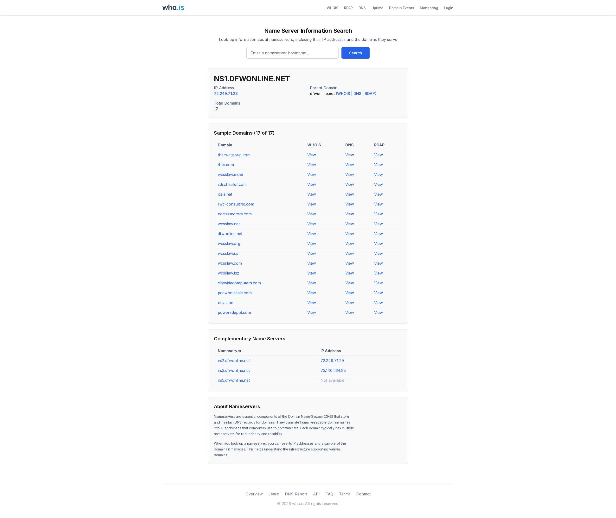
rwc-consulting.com (236, 204)
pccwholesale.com (235, 292)
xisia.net (225, 194)
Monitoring (429, 8)
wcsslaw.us (228, 253)
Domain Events (401, 8)
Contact (363, 494)
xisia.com (226, 302)
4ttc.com (226, 164)
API (316, 494)
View (311, 154)
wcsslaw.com (230, 263)
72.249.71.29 (332, 360)
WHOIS (332, 8)
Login (448, 8)
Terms (345, 494)
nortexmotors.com (235, 214)
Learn (274, 494)
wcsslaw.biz (228, 273)
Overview (254, 494)
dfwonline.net (230, 233)
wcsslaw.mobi (230, 174)
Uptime (377, 8)
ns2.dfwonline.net (234, 360)
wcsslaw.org (229, 243)
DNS (362, 8)
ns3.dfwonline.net (234, 370)
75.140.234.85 (333, 370)
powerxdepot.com (234, 312)
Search (355, 52)
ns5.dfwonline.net (234, 380)
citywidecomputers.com (239, 283)
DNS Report (296, 494)
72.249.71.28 (226, 93)
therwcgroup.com (234, 154)
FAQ (329, 494)
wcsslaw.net (229, 223)
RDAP (348, 8)
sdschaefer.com (232, 184)
